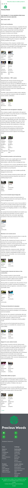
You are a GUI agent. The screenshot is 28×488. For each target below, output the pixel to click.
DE (2, 4)
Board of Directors (6, 457)
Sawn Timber (5, 465)
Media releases (17, 465)
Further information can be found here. (14, 483)
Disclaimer (4, 441)
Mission (4, 450)
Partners (4, 458)
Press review (17, 473)
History (3, 455)
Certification (17, 452)
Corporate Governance (19, 468)
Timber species (5, 470)
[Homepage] (5, 7)
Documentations (18, 461)
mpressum (10, 441)
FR (6, 4)
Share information (18, 470)
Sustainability (17, 450)
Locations (4, 453)
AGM (15, 471)
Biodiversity (17, 457)
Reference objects (6, 471)
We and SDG (17, 453)
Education (16, 458)
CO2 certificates (5, 468)
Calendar (16, 475)
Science (16, 460)
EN (4, 4)
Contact (16, 476)
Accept (14, 485)
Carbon (16, 455)
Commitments (5, 452)
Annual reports (17, 467)
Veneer (3, 467)
